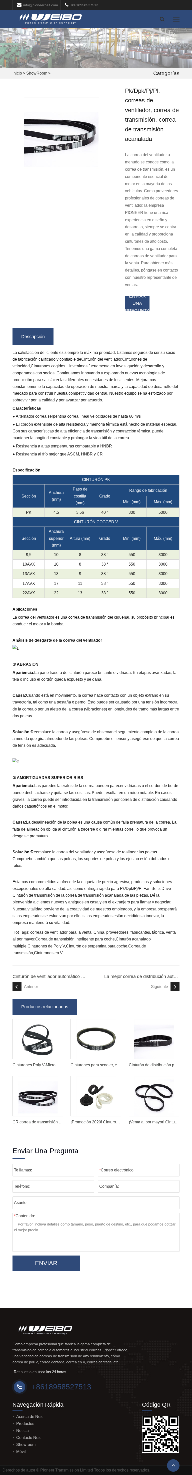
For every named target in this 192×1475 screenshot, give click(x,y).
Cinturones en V (48, 953)
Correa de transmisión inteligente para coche (75, 939)
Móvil (21, 1451)
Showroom (26, 1444)
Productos (25, 1423)
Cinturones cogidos (48, 366)
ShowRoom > (38, 73)
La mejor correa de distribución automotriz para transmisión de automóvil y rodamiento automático (142, 976)
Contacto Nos (28, 1437)
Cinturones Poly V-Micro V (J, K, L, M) (45, 1065)
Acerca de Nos (29, 1416)
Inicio (17, 73)
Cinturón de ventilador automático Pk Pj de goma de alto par (50, 976)
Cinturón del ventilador (101, 359)
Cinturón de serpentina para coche (96, 946)
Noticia (22, 1430)
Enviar (46, 1263)
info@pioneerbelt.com (40, 5)
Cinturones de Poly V (46, 946)
